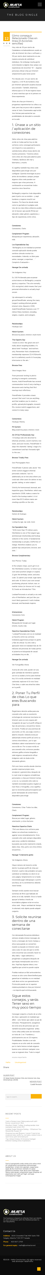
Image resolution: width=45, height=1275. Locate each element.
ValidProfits (28, 1261)
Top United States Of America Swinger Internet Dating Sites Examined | (20, 1140)
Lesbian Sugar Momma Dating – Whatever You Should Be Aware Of (23, 1130)
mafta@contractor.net (27, 1245)
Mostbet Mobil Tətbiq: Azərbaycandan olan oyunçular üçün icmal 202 (22, 1126)
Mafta (8, 1062)
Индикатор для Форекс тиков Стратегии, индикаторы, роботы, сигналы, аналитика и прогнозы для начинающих (23, 1135)
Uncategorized (20, 1062)
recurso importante (19, 1057)
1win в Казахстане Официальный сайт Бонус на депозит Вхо (21, 1122)
